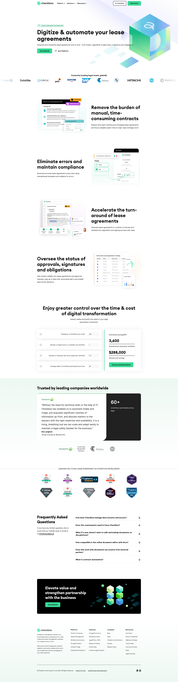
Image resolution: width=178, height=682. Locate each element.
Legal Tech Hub (130, 654)
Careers (109, 643)
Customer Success (131, 647)
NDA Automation (94, 636)
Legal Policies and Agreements (97, 670)
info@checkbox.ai (46, 534)
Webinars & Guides (131, 640)
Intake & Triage (75, 647)
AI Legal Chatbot (76, 643)
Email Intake (93, 647)
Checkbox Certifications (114, 640)
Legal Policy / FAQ (94, 640)
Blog (108, 633)
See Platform (63, 51)
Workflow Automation (78, 640)
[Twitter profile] (137, 670)
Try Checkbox (119, 3)
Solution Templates (132, 636)
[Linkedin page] (140, 670)
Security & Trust (81, 670)
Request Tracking (94, 643)
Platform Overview (77, 633)
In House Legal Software (96, 650)
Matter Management (77, 636)
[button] (60, 3)
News (109, 636)
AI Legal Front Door (95, 633)
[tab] (65, 448)
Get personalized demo (121, 365)
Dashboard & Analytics (78, 650)
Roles (127, 650)
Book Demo (134, 3)
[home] (45, 3)
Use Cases (129, 633)
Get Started (44, 51)
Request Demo (112, 647)
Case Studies (130, 643)
